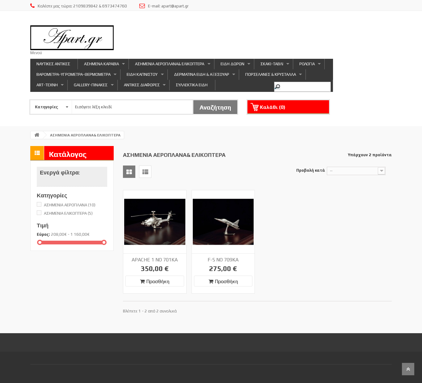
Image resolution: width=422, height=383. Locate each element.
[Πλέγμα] (129, 172)
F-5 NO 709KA (223, 260)
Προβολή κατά (310, 170)
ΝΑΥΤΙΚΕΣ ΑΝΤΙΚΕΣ (53, 64)
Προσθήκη (157, 281)
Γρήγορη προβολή (165, 196)
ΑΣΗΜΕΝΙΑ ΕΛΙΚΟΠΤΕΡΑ (68, 213)
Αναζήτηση (215, 107)
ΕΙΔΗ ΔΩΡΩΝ (229, 65)
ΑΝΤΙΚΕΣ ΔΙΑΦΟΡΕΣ (139, 86)
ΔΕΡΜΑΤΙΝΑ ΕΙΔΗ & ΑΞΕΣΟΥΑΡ (198, 76)
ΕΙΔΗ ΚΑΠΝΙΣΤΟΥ (139, 76)
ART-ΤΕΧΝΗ (44, 86)
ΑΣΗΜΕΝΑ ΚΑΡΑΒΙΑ (98, 65)
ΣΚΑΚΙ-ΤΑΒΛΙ (268, 65)
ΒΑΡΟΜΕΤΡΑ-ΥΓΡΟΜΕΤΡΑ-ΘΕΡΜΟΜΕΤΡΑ (70, 76)
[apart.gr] (72, 37)
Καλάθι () (272, 107)
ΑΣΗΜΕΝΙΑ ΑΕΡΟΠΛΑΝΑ (69, 205)
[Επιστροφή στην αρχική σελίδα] (37, 135)
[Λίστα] (145, 172)
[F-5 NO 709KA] (223, 221)
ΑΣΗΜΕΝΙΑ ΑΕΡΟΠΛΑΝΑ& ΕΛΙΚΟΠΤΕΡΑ (166, 65)
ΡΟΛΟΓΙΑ (304, 65)
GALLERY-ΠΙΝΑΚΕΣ (88, 86)
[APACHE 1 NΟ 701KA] (154, 221)
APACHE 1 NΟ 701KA (155, 260)
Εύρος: (43, 234)
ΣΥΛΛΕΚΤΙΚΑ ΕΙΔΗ (192, 85)
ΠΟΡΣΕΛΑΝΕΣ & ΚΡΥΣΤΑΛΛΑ (267, 76)
